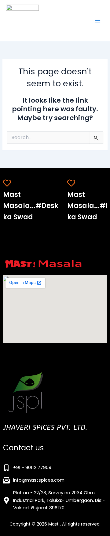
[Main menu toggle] (98, 20)
